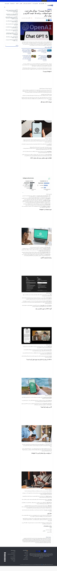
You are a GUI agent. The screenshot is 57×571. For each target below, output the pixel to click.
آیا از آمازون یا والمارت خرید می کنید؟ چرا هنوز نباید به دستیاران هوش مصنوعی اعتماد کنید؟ (41, 50)
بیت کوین (27, 556)
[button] (37, 528)
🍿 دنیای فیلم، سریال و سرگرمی (27, 3)
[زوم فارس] (50, 5)
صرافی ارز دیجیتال (25, 559)
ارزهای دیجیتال (13, 552)
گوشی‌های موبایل (13, 558)
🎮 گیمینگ (17, 3)
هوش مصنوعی (13, 559)
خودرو (14, 555)
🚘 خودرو (21, 3)
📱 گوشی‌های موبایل (41, 3)
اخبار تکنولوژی (26, 552)
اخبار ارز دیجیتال (26, 555)
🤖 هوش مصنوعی (7, 3)
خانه (45, 3)
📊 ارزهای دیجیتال (12, 3)
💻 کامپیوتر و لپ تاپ (35, 3)
